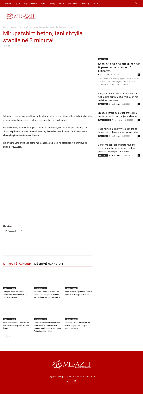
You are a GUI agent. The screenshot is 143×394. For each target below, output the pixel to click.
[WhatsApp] (25, 52)
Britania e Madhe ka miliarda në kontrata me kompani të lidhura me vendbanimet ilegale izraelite (47, 294)
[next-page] (9, 336)
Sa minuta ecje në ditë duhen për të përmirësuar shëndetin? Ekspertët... (119, 67)
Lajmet (17, 3)
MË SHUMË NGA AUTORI (48, 263)
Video (61, 3)
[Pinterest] (19, 52)
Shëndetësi (72, 3)
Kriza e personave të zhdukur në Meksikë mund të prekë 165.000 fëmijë (16, 325)
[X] (12, 52)
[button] (136, 3)
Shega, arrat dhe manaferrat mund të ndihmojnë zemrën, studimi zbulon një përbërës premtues (118, 97)
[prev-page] (5, 336)
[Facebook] (6, 52)
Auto (96, 3)
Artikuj (52, 3)
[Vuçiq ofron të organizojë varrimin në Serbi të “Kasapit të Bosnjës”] (78, 279)
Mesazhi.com (103, 75)
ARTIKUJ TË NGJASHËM (17, 263)
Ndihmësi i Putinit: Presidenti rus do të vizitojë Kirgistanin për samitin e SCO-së (77, 325)
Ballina (8, 3)
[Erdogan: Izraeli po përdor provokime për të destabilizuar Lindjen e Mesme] (17, 279)
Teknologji (85, 3)
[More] (32, 52)
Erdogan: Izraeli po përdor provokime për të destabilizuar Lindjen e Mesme (15, 294)
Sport (43, 3)
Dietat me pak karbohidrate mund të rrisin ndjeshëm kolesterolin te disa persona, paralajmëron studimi (116, 148)
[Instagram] (75, 381)
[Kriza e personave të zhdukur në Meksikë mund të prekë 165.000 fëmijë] (17, 310)
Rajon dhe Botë (30, 3)
